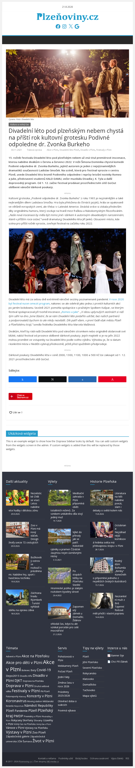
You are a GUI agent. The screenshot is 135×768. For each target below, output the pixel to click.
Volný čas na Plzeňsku (25, 724)
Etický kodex (81, 758)
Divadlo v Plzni (88, 149)
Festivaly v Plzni (103, 149)
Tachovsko (89, 690)
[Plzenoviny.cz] (9, 40)
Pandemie (21, 711)
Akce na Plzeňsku (35, 656)
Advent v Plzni (13, 656)
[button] (67, 261)
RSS (127, 758)
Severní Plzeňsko (92, 667)
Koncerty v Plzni (39, 696)
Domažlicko (89, 684)
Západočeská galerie (18, 736)
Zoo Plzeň (39, 732)
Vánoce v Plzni (15, 728)
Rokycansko (89, 673)
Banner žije (117, 655)
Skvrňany (28, 720)
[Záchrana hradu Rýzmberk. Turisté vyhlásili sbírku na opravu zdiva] (17, 591)
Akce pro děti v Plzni (24, 662)
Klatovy (22, 696)
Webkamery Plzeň (68, 665)
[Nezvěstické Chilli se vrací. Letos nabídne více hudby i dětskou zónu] (17, 491)
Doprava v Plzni (20, 685)
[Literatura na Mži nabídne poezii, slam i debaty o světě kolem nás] (101, 491)
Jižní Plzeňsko (90, 662)
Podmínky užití (66, 758)
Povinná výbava (67, 710)
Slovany (38, 720)
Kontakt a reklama (47, 758)
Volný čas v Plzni (43, 724)
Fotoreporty (12, 696)
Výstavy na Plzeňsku (36, 727)
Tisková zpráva (34, 149)
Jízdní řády (63, 677)
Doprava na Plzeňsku (33, 681)
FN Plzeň (45, 691)
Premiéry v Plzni (32, 716)
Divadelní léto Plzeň (69, 149)
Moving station (34, 701)
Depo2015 (12, 675)
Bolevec (26, 670)
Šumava (27, 741)
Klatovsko (88, 679)
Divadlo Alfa (26, 675)
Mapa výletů (90, 695)
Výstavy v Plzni (19, 732)
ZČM (19, 741)
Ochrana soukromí (99, 758)
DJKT (18, 680)
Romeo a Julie (70, 312)
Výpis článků (117, 758)
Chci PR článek (119, 661)
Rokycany (16, 720)
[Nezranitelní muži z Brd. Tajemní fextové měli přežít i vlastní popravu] (101, 594)
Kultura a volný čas (19, 124)
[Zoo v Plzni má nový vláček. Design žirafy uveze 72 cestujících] (17, 523)
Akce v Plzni (52, 149)
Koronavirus (16, 700)
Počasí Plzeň (65, 671)
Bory (33, 670)
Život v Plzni (43, 740)
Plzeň (32, 710)
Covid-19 (44, 669)
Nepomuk (19, 706)
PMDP (18, 716)
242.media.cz (53, 761)
